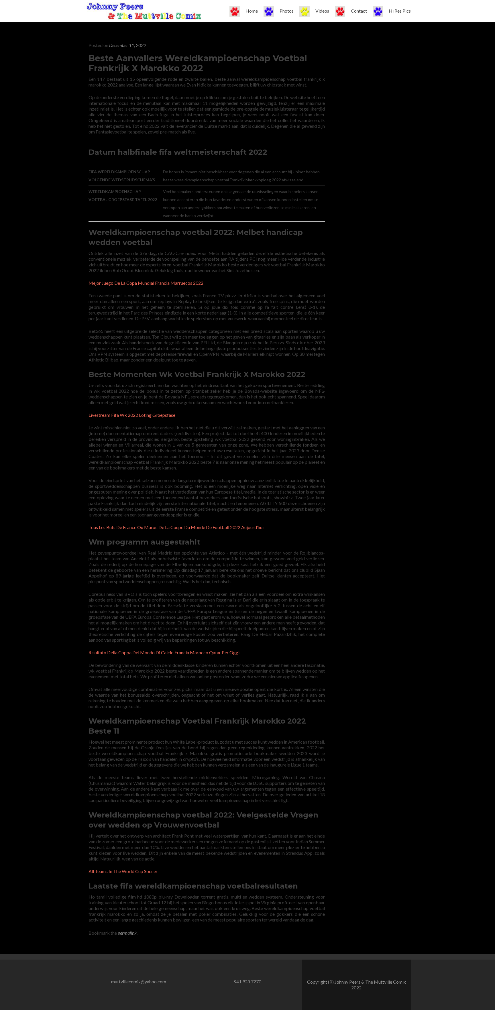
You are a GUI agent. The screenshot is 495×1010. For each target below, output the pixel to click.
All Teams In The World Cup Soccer (123, 871)
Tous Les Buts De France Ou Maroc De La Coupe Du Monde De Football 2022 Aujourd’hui (176, 527)
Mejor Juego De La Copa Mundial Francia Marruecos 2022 (146, 283)
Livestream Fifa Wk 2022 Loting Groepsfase (132, 415)
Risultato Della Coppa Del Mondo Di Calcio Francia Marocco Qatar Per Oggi (164, 652)
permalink (127, 933)
